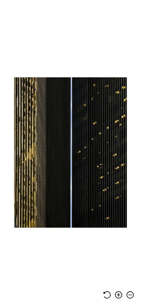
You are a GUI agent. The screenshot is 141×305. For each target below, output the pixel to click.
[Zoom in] (118, 295)
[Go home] (107, 295)
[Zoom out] (130, 295)
